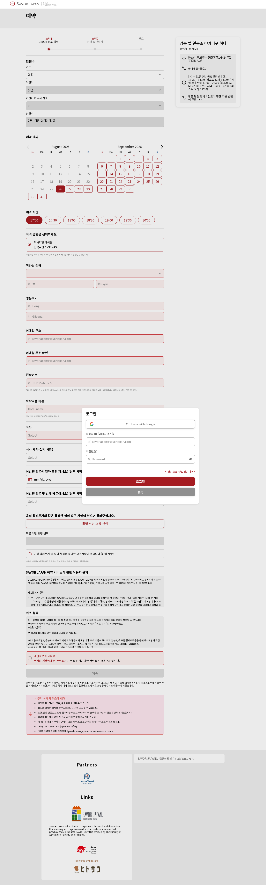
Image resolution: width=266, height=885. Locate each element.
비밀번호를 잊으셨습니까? (180, 472)
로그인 (140, 481)
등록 (140, 492)
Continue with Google (140, 424)
